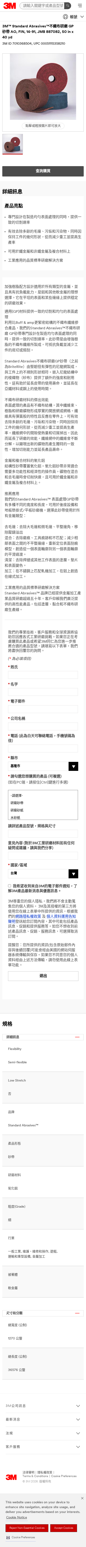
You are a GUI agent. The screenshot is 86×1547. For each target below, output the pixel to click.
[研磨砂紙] (43, 810)
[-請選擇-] (43, 795)
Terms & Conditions (35, 1476)
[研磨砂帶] (43, 802)
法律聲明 (28, 1472)
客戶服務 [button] (13, 1447)
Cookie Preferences (64, 1476)
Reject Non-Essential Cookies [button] (26, 1528)
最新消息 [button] (13, 1419)
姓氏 (13, 667)
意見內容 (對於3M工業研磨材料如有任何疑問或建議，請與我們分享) (41, 845)
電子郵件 (16, 701)
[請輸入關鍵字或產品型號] (67, 5)
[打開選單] (80, 6)
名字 (13, 684)
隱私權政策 (44, 1472)
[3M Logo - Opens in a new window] (9, 5)
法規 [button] (9, 1433)
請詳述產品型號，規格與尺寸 (32, 826)
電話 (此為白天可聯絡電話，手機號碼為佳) (41, 738)
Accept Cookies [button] (63, 1528)
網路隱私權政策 (28, 917)
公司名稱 (16, 719)
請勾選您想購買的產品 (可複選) (34, 776)
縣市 (13, 758)
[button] (21, 1537)
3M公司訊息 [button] (16, 1406)
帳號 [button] (73, 17)
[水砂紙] (43, 817)
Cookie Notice (16, 1517)
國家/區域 (17, 865)
